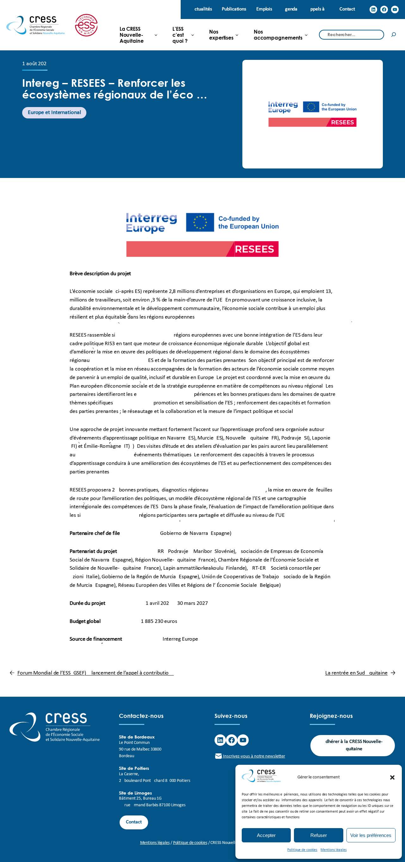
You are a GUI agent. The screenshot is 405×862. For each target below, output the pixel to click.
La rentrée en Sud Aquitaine (356, 673)
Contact (133, 822)
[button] (392, 777)
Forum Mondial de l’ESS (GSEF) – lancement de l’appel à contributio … (95, 673)
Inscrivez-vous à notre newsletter (253, 756)
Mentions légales (333, 850)
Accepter (266, 835)
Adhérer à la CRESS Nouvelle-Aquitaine (352, 745)
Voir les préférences (370, 835)
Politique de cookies (302, 850)
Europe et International (54, 112)
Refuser (318, 835)
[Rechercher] (393, 35)
